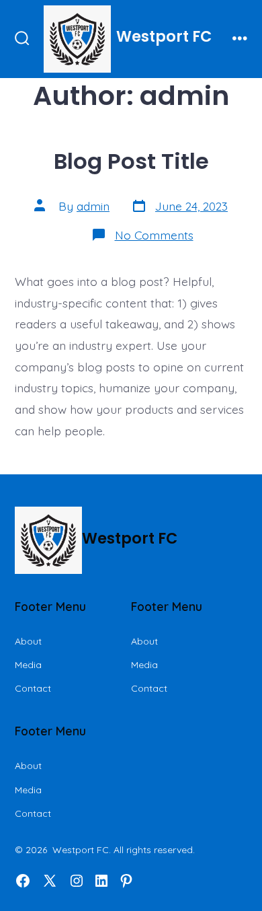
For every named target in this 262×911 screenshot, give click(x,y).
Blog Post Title (131, 161)
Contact (33, 688)
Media (28, 665)
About (28, 641)
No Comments (154, 234)
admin (93, 205)
